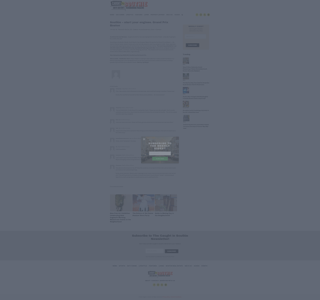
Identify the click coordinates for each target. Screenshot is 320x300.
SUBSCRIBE (160, 159)
